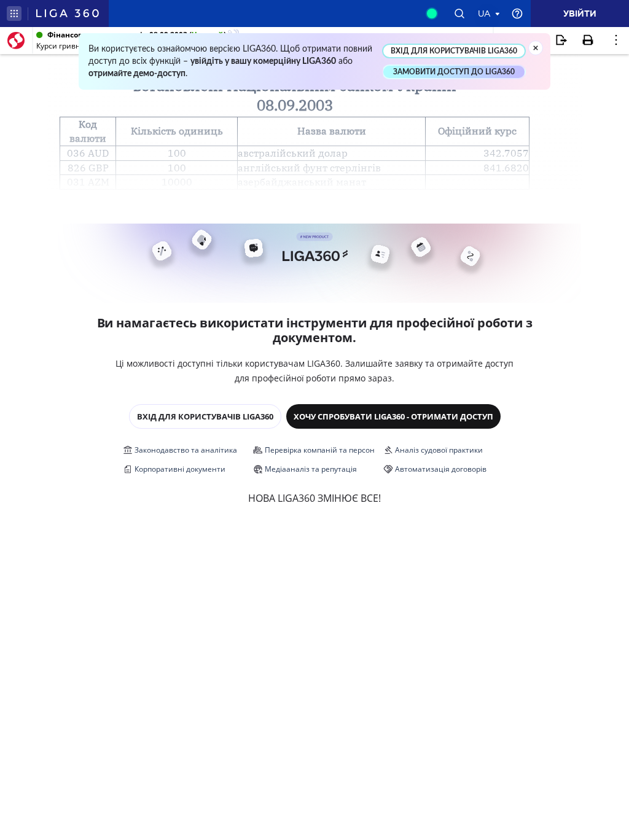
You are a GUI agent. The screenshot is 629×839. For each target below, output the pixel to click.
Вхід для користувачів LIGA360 (205, 416)
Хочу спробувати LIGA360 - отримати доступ (393, 416)
